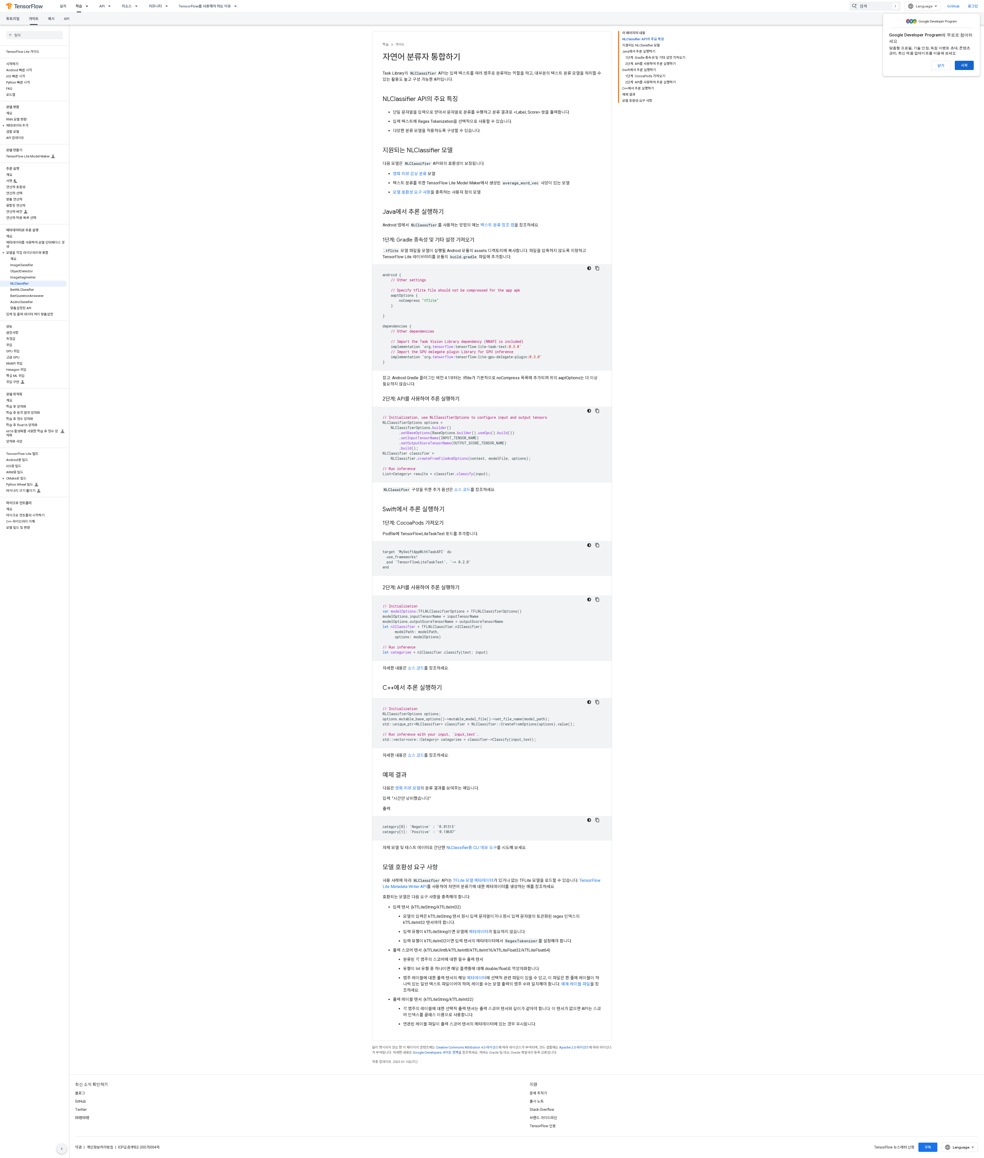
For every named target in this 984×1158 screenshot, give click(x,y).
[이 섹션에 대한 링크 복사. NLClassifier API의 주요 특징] (463, 99)
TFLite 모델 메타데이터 (473, 880)
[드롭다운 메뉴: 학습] (88, 6)
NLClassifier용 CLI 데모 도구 (471, 847)
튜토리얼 (12, 18)
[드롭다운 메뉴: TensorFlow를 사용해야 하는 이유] (237, 6)
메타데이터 (478, 931)
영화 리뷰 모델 (407, 788)
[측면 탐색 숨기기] (62, 1149)
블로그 (80, 1093)
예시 (51, 18)
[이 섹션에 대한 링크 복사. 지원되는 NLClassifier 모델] (458, 151)
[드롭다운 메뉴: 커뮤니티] (168, 6)
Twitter (81, 1109)
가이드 (34, 18)
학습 (79, 6)
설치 (63, 6)
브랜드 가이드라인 (543, 1118)
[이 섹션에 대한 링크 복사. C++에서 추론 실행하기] (447, 688)
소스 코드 (462, 489)
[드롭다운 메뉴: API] (111, 6)
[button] (33, 126)
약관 (78, 1147)
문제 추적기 (538, 1093)
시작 (964, 65)
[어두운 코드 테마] (589, 268)
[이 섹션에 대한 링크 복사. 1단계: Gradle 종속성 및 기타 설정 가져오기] (479, 240)
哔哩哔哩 (82, 1118)
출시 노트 (537, 1101)
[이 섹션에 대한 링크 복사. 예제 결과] (412, 775)
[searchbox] (34, 35)
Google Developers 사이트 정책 (435, 1052)
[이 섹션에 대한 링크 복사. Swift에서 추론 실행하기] (450, 510)
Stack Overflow (542, 1109)
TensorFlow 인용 (543, 1126)
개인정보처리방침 (100, 1147)
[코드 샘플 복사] (597, 268)
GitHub (953, 6)
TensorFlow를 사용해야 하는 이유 (205, 6)
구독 (928, 1147)
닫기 (941, 65)
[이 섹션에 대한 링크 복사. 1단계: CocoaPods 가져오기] (449, 523)
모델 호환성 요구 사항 (411, 192)
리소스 (127, 6)
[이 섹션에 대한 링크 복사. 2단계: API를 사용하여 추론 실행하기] (464, 399)
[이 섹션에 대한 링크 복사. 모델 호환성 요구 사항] (443, 868)
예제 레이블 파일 (575, 984)
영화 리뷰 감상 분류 (410, 173)
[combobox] (874, 6)
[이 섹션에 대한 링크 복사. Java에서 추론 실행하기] (449, 212)
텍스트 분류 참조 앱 (497, 225)
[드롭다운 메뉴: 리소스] (138, 6)
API (102, 6)
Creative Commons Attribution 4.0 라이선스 (467, 1047)
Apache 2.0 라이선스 (574, 1047)
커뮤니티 (155, 6)
